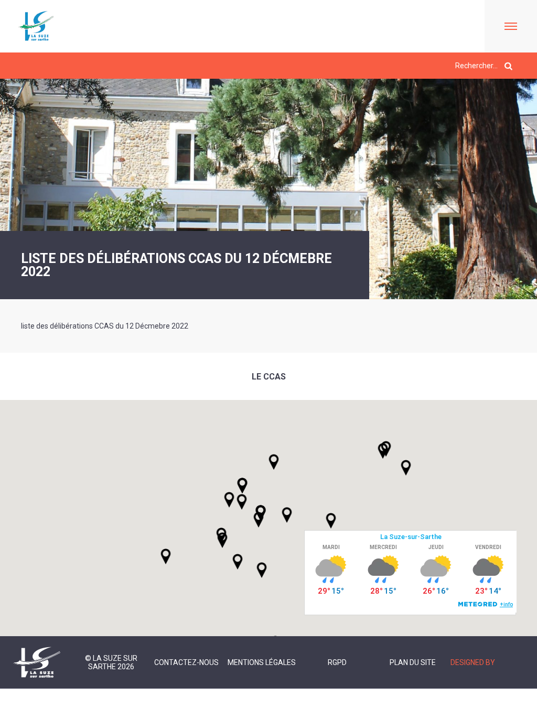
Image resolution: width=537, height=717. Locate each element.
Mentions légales (262, 662)
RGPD (337, 662)
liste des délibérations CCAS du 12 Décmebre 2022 (104, 326)
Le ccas (269, 377)
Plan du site (413, 662)
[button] (287, 515)
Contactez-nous (186, 662)
